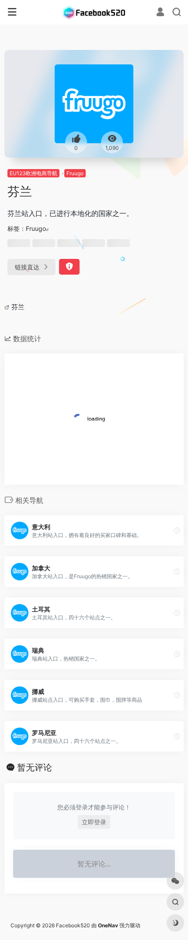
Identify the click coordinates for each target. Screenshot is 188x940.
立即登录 (94, 822)
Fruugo (75, 173)
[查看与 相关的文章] (7, 307)
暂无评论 (34, 767)
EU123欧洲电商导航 (33, 173)
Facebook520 (73, 925)
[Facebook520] (94, 12)
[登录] (160, 13)
